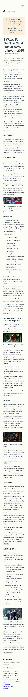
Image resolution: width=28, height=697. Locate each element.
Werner (12, 427)
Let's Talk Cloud (7, 677)
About (13, 11)
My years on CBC (7, 682)
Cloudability (6, 82)
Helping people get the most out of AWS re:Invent (8, 686)
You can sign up (7, 174)
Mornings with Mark (8, 680)
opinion (11, 105)
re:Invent (15, 109)
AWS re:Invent (7, 72)
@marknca (6, 541)
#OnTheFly (6, 647)
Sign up (16, 677)
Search (22, 5)
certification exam (11, 567)
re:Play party (15, 597)
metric (5, 105)
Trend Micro (14, 327)
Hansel (11, 206)
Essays (8, 11)
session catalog (10, 220)
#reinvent (6, 543)
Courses (16, 679)
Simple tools (17, 681)
